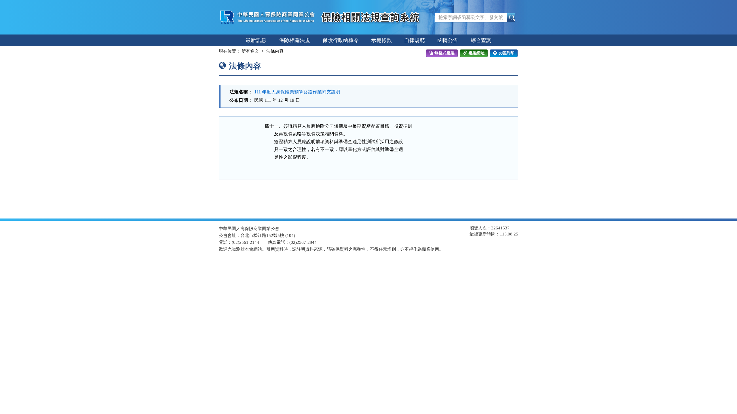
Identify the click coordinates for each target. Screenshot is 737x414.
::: (213, 51)
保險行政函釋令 (340, 40)
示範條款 (381, 40)
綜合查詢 (481, 40)
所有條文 (250, 51)
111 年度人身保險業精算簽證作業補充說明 (297, 91)
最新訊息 (256, 40)
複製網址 (476, 53)
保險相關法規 (294, 40)
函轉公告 (447, 40)
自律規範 (414, 40)
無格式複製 (444, 53)
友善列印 (506, 53)
